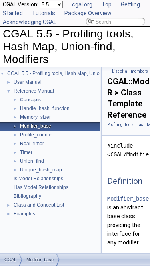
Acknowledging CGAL (29, 22)
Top (107, 4)
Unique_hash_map (41, 170)
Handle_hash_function (45, 108)
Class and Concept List (39, 205)
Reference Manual (34, 91)
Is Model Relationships (38, 178)
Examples (24, 214)
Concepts (30, 99)
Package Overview (88, 13)
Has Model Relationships (41, 187)
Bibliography (27, 196)
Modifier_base (35, 126)
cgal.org (82, 4)
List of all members (130, 71)
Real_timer (32, 143)
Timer (26, 152)
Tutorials (43, 13)
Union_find (32, 161)
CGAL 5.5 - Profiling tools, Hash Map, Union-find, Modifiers (70, 73)
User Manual (28, 82)
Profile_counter (36, 135)
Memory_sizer (35, 117)
